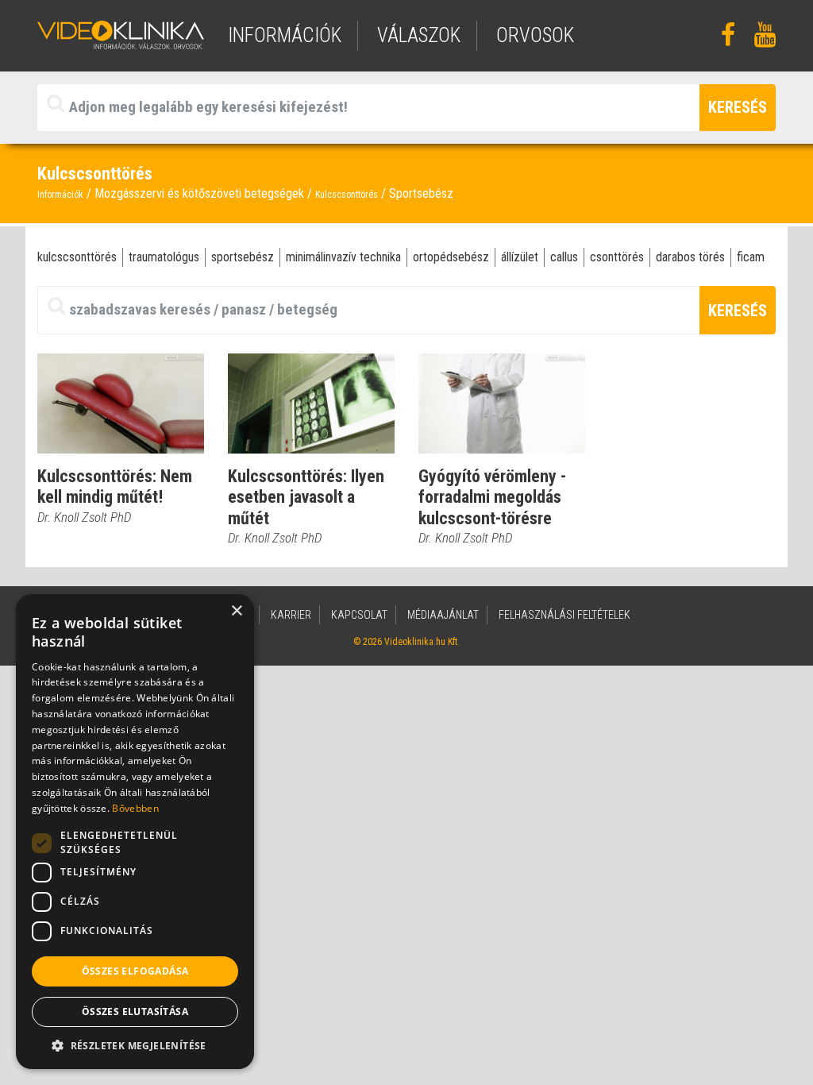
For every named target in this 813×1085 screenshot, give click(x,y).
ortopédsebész (451, 256)
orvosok (535, 35)
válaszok (418, 35)
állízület (519, 256)
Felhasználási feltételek (564, 614)
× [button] (236, 611)
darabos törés (690, 256)
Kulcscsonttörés (346, 194)
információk (284, 35)
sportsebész (242, 256)
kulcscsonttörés (77, 256)
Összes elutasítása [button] (135, 1011)
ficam (751, 256)
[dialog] (135, 831)
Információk (60, 194)
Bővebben (135, 808)
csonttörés (617, 256)
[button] (135, 1045)
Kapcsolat (359, 614)
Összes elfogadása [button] (135, 971)
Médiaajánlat (443, 614)
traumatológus (164, 256)
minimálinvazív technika (343, 256)
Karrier (291, 614)
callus (564, 256)
